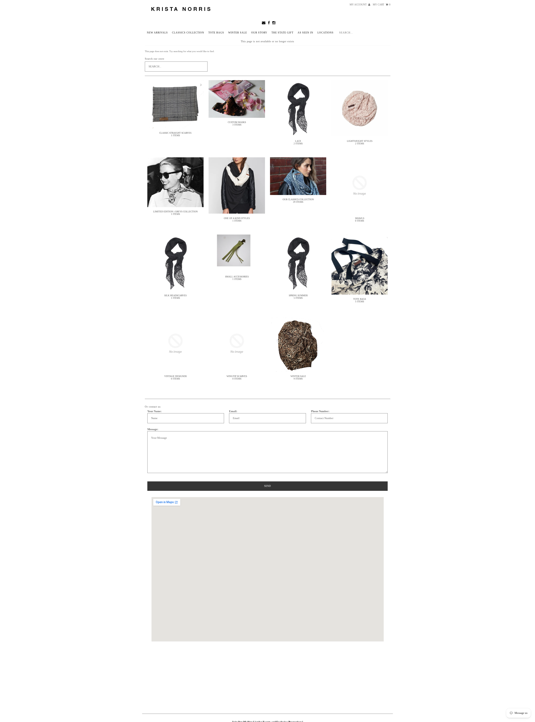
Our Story (259, 32)
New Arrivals (157, 32)
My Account (358, 4)
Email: (233, 411)
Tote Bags (216, 32)
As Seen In (305, 32)
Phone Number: (320, 411)
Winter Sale (237, 32)
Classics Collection (188, 32)
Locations (325, 32)
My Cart (381, 4)
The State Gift (282, 32)
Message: (152, 429)
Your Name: (154, 411)
